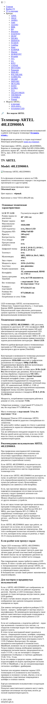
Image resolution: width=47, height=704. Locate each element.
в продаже (15, 104)
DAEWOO (15, 34)
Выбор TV (10, 9)
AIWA (13, 16)
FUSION (14, 43)
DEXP (13, 36)
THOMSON (16, 95)
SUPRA (14, 88)
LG (12, 61)
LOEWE (14, 65)
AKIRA (14, 20)
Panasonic (15, 70)
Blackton (14, 31)
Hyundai (14, 56)
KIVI (13, 63)
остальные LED (17, 108)
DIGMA (14, 38)
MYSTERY (16, 68)
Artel (13, 22)
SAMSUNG (16, 77)
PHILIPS (14, 72)
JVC (13, 59)
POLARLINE (16, 74)
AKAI (13, 18)
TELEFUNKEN (17, 93)
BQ (12, 29)
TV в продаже (12, 11)
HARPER (15, 50)
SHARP (14, 79)
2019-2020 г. (16, 106)
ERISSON (15, 40)
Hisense (14, 52)
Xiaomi (14, 99)
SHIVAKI (15, 81)
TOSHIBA (15, 97)
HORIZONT (16, 54)
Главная (9, 7)
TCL (13, 90)
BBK (13, 27)
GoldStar (14, 45)
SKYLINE (15, 84)
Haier (13, 47)
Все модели (16, 113)
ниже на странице (31, 142)
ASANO (14, 25)
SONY (14, 86)
